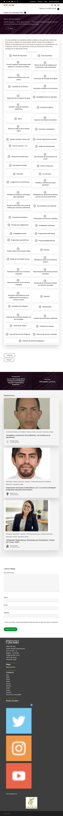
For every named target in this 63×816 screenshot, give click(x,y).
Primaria (15, 536)
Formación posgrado (45, 22)
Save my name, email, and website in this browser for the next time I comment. (31, 622)
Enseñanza (23, 432)
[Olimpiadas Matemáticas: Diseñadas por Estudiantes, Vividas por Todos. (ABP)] (31, 525)
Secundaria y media (33, 24)
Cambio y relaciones (18, 481)
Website (6, 613)
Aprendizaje (16, 534)
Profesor (24, 24)
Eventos (8, 692)
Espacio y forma (31, 432)
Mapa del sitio (10, 667)
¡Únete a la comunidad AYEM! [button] (13, 12)
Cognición (27, 481)
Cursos (8, 684)
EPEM (8, 681)
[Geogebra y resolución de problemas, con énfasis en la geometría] (31, 421)
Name (6, 597)
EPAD (8, 679)
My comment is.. (9, 573)
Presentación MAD (16, 24)
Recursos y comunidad (13, 694)
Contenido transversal (46, 534)
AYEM (8, 688)
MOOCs (8, 686)
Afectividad (9, 481)
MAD (7, 677)
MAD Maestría (10, 22)
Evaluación (36, 22)
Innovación (39, 432)
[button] (58, 5)
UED (7, 675)
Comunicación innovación (13, 432)
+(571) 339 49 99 (11, 657)
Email (6, 605)
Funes (8, 690)
